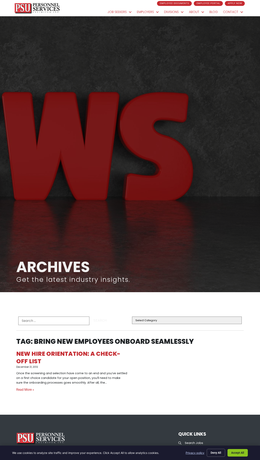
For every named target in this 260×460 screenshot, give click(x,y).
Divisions (175, 13)
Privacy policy (195, 453)
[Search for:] (53, 321)
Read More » (25, 390)
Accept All (237, 452)
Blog (214, 13)
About (198, 13)
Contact (234, 13)
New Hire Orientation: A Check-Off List (68, 357)
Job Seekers (120, 13)
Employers (149, 13)
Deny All (216, 452)
